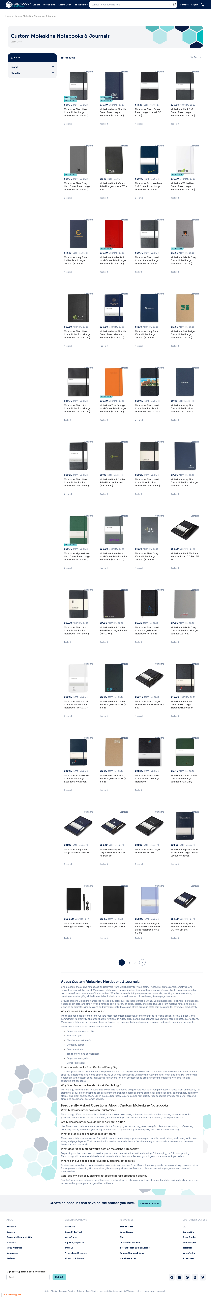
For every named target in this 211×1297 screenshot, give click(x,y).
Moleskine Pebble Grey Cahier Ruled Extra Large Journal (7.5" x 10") (184, 630)
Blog (123, 1237)
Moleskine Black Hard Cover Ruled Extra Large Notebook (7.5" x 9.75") (77, 334)
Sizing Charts (50, 1291)
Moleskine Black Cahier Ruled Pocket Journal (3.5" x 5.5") (112, 482)
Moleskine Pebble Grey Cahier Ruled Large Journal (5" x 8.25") (183, 260)
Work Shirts (49, 4)
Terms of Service (67, 1291)
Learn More (16, 41)
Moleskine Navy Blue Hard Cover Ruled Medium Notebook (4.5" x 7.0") (114, 334)
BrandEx (70, 1248)
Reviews (12, 1258)
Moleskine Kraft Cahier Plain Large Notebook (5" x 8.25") (113, 778)
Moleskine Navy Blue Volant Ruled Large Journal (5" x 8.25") (146, 334)
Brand (14, 67)
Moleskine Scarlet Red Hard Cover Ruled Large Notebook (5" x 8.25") (113, 260)
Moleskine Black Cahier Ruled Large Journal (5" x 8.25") (149, 112)
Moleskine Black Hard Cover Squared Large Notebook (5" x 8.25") (147, 260)
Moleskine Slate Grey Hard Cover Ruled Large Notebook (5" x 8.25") (77, 186)
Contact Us (189, 1232)
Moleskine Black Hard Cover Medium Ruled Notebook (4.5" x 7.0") (147, 408)
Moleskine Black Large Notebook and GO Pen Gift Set (149, 704)
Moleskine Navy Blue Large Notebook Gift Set (77, 851)
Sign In (194, 4)
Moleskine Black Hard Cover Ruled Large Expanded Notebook (182, 704)
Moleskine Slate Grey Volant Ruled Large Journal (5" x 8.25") (146, 556)
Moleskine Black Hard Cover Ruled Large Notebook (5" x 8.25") (76, 112)
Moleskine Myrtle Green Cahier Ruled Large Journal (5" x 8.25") (184, 778)
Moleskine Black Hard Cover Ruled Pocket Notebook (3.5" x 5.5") (76, 482)
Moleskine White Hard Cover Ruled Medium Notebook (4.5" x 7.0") (76, 704)
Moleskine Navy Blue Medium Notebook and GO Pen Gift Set (183, 926)
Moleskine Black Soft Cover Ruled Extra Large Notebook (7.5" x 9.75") (77, 408)
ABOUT (10, 1219)
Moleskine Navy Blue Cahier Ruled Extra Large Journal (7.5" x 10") (184, 482)
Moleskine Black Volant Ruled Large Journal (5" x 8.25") (113, 186)
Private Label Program (77, 1253)
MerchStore (72, 1237)
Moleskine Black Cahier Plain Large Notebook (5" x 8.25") (113, 704)
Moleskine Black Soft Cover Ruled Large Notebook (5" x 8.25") (183, 112)
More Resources (129, 1258)
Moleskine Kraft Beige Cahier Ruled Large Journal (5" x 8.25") (183, 334)
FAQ (185, 1226)
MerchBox (71, 1226)
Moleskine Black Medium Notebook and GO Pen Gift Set (185, 556)
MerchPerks (190, 1253)
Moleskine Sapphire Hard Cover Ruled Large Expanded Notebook (77, 778)
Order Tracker (191, 1237)
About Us (12, 1226)
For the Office (81, 4)
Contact (184, 4)
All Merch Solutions (75, 1258)
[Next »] (142, 967)
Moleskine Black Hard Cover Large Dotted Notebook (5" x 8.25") (147, 630)
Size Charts (189, 1258)
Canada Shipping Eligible (133, 1253)
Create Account (149, 1203)
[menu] (20, 1240)
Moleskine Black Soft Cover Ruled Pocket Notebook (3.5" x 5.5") (76, 630)
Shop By (15, 73)
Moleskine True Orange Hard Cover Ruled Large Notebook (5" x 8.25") (113, 408)
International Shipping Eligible (136, 1248)
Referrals (188, 1248)
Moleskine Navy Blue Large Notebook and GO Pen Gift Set (113, 852)
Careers (12, 1232)
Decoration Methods (131, 1242)
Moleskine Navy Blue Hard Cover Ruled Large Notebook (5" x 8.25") (114, 112)
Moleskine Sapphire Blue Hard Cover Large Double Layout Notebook (184, 852)
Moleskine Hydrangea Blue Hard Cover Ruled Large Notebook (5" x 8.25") (147, 928)
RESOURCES (126, 1219)
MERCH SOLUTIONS (75, 1219)
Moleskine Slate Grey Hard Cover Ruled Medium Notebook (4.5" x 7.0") (114, 556)
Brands (36, 4)
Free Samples (190, 1242)
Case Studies (127, 1232)
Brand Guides (127, 1226)
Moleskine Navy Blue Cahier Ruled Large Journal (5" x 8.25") (75, 260)
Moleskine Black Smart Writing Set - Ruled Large (77, 925)
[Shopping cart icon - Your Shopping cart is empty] (203, 8)
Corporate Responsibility (20, 1237)
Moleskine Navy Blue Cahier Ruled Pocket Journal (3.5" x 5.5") (182, 408)
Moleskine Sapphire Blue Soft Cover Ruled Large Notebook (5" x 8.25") (148, 186)
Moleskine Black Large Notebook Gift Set (147, 851)
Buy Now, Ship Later (75, 1242)
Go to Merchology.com (12, 1295)
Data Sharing (92, 1291)
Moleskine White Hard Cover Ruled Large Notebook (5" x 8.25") (183, 186)
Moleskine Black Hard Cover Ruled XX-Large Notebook (147, 778)
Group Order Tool (74, 1232)
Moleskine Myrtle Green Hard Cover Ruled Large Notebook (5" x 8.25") (77, 556)
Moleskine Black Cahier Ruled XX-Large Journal (112, 925)
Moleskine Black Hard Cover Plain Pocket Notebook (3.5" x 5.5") (147, 482)
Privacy (80, 1291)
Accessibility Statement (111, 1291)
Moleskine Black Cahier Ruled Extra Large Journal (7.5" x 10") (113, 630)
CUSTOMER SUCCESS (194, 1219)
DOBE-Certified (15, 1248)
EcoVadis (12, 1242)
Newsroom (13, 1253)
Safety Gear (64, 4)
